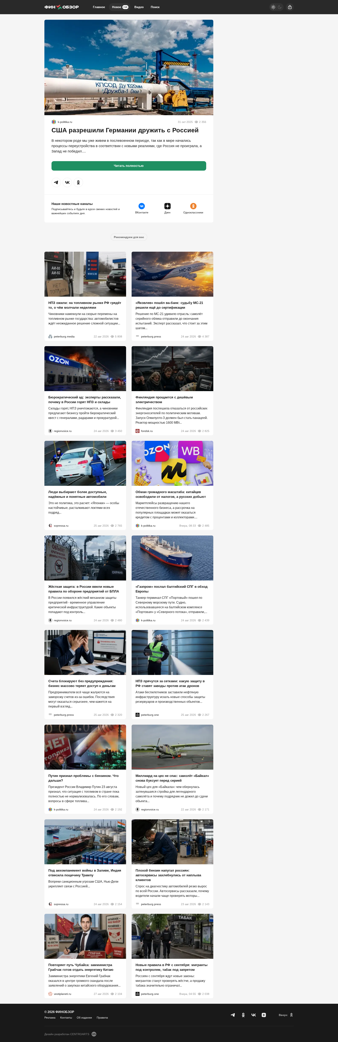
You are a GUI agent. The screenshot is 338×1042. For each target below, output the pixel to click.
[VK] (253, 1015)
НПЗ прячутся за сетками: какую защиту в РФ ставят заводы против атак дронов (170, 683)
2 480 (118, 620)
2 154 (118, 904)
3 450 (118, 431)
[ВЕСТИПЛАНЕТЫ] (50, 993)
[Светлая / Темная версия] (276, 7)
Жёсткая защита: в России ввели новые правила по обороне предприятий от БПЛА (83, 589)
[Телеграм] (233, 1015)
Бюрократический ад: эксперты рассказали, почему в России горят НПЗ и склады (84, 399)
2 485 (205, 525)
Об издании (84, 1017)
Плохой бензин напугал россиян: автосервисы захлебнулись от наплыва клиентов (168, 875)
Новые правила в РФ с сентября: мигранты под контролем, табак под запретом (172, 967)
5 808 (118, 336)
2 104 (118, 993)
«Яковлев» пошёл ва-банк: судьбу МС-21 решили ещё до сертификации (169, 305)
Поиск (155, 7)
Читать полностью (129, 165)
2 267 (205, 714)
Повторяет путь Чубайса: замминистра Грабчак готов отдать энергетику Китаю (80, 967)
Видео (139, 7)
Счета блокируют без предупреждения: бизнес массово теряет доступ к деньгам (82, 683)
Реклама (49, 1017)
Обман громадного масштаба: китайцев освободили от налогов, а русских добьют (171, 494)
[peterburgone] (137, 714)
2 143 (205, 904)
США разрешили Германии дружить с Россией (125, 130)
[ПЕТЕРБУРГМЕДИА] (50, 336)
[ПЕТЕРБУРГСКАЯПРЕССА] (137, 336)
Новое (119, 7)
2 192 (118, 809)
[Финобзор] (61, 7)
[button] (56, 182)
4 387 (205, 336)
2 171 (205, 809)
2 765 (118, 525)
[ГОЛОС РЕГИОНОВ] (50, 431)
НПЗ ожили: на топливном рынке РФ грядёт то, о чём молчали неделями (84, 305)
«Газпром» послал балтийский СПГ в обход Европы (172, 589)
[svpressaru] (50, 525)
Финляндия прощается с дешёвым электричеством (164, 399)
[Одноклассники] (243, 1015)
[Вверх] (286, 1015)
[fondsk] (137, 431)
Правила (102, 1017)
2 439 (205, 620)
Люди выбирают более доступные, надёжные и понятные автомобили (77, 494)
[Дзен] (264, 1015)
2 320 (118, 714)
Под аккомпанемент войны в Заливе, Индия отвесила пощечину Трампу (84, 872)
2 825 (205, 431)
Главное (99, 7)
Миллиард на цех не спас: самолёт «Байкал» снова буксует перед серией (172, 778)
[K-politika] (54, 122)
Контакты (66, 1017)
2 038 (205, 993)
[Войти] (290, 7)
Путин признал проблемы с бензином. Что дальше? (83, 778)
